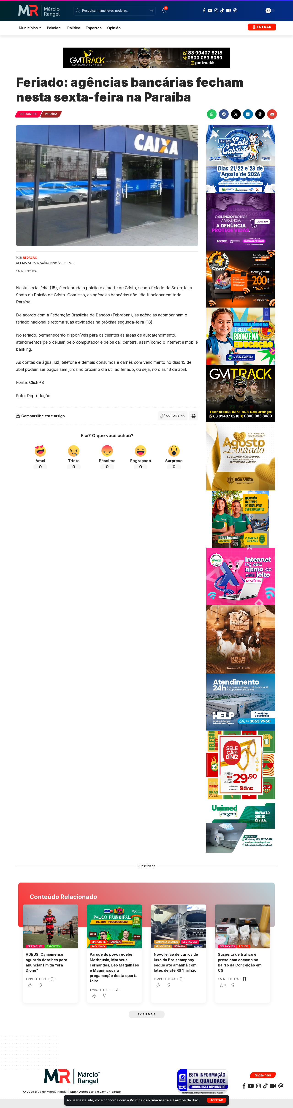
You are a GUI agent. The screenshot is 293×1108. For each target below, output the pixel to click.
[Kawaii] (228, 10)
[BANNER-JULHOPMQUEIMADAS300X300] (240, 638)
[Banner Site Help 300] (240, 701)
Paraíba (51, 114)
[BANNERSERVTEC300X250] (240, 278)
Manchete (99, 941)
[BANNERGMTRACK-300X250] (240, 393)
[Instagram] (216, 10)
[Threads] (235, 10)
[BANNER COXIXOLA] (240, 158)
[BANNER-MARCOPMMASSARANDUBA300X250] (240, 335)
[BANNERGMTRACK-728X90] (146, 57)
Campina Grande (167, 941)
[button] (216, 1100)
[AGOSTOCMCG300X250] (240, 221)
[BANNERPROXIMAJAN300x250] (240, 575)
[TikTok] (222, 10)
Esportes (53, 946)
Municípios (163, 946)
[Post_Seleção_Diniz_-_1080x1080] (240, 764)
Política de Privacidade (149, 1100)
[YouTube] (209, 10)
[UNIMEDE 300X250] (240, 827)
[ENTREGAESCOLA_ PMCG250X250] (240, 518)
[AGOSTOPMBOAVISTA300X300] (240, 455)
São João (98, 946)
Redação (30, 257)
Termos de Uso (185, 1100)
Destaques (28, 114)
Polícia (244, 946)
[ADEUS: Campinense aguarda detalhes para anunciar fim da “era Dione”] (50, 926)
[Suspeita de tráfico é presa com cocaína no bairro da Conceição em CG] (242, 926)
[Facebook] (204, 10)
